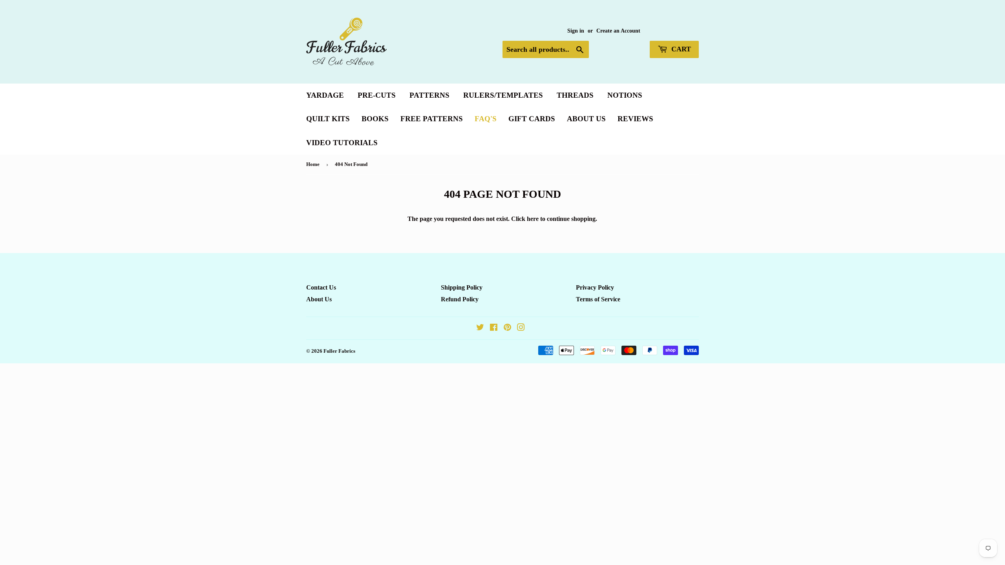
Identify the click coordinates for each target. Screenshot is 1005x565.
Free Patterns (431, 119)
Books (375, 119)
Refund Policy (460, 299)
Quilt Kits (328, 119)
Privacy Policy (595, 287)
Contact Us (321, 287)
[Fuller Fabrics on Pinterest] (507, 328)
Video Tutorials (342, 143)
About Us (586, 119)
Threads (575, 95)
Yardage (325, 95)
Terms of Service (598, 299)
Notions (624, 95)
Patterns (429, 95)
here (533, 218)
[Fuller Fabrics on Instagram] (521, 328)
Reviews (635, 119)
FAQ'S (486, 119)
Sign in (575, 31)
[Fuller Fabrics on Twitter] (480, 328)
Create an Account (618, 31)
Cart (680, 49)
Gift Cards (531, 119)
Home (313, 164)
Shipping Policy (461, 287)
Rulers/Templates (503, 95)
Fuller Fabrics (339, 351)
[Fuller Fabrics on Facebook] (494, 328)
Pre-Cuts (377, 95)
